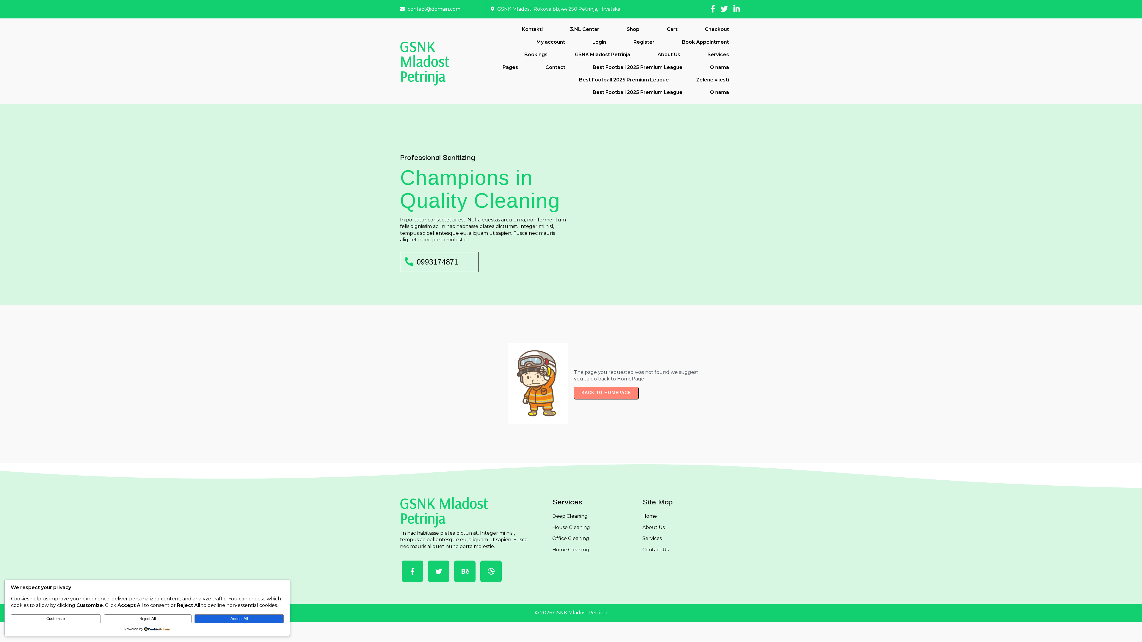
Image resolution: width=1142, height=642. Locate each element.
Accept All (239, 618)
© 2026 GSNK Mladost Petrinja (571, 613)
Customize (55, 618)
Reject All (147, 618)
